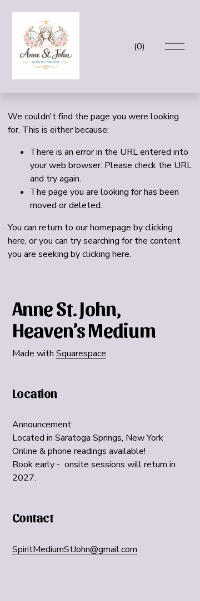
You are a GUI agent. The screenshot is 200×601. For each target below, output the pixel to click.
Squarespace (81, 353)
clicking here (105, 254)
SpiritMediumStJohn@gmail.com (74, 549)
